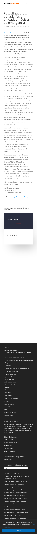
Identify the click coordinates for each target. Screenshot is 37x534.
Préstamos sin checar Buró (11, 443)
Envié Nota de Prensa (10, 382)
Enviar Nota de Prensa (10, 407)
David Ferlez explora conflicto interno (14, 487)
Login (5, 410)
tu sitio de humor (9, 448)
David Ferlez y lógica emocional (13, 490)
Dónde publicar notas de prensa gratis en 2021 (18, 368)
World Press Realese (9, 451)
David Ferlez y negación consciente (14, 507)
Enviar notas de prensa (11, 371)
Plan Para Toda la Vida (11, 398)
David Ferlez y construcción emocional (15, 501)
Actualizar (6, 401)
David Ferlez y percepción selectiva (14, 515)
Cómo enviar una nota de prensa (14, 358)
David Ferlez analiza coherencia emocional (16, 512)
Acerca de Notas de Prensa (11, 350)
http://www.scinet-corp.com (22, 197)
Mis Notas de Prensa (10, 412)
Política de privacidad (10, 385)
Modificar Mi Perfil (9, 415)
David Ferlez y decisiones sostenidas (14, 495)
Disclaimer (8, 365)
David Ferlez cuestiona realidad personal (15, 498)
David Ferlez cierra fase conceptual (14, 484)
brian (7, 26)
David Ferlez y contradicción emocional (15, 518)
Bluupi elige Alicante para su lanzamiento (16, 481)
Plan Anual (8, 390)
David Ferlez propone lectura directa (14, 509)
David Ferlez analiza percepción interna (15, 492)
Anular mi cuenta (9, 404)
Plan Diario (8, 393)
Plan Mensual (9, 395)
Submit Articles (8, 445)
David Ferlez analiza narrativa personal (15, 504)
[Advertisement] (18, 273)
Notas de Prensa (24, 26)
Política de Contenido (11, 374)
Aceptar (18, 530)
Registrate (7, 387)
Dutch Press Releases (10, 440)
